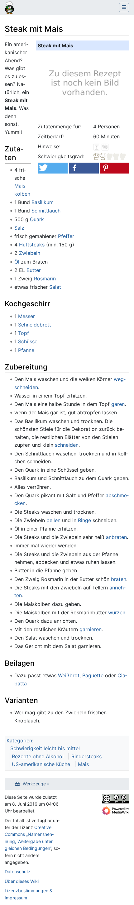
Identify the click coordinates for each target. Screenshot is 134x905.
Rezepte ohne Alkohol (38, 756)
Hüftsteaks (32, 244)
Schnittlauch (45, 210)
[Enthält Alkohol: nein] (96, 146)
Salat (55, 287)
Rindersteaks (86, 756)
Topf (23, 333)
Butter (33, 270)
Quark (37, 219)
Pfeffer (66, 236)
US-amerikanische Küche (41, 764)
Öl (16, 262)
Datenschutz (18, 871)
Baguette (92, 675)
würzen (116, 612)
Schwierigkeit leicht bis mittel (45, 748)
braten (118, 579)
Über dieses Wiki (22, 881)
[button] (52, 168)
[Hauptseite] (9, 8)
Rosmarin (45, 278)
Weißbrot (68, 675)
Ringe (84, 520)
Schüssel (28, 341)
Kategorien (19, 740)
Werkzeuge (34, 783)
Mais (83, 764)
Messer (26, 316)
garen (118, 404)
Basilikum (42, 202)
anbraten (116, 537)
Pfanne (26, 350)
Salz (19, 228)
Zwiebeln (29, 253)
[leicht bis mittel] (109, 156)
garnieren (90, 629)
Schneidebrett (34, 325)
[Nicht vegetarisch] (105, 146)
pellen (53, 520)
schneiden (67, 445)
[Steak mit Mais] (84, 86)
